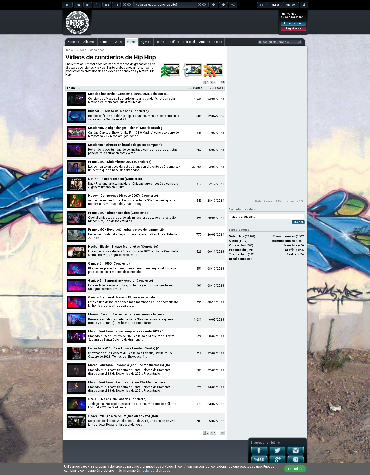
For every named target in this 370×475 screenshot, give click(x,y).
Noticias (73, 42)
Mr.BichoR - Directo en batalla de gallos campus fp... (126, 145)
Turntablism (238, 254)
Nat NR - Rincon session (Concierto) (115, 179)
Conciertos (237, 245)
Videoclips (236, 236)
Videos (131, 42)
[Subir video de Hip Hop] (171, 76)
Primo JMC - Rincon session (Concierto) (118, 213)
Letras (160, 42)
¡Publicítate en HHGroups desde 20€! (279, 201)
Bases (118, 42)
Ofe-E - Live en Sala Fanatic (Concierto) (117, 399)
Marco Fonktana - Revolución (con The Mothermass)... (128, 382)
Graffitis (173, 42)
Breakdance (237, 259)
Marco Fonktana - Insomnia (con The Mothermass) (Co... (130, 365)
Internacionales (283, 241)
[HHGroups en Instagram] (295, 453)
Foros (218, 42)
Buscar (298, 222)
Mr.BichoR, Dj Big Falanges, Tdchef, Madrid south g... (126, 128)
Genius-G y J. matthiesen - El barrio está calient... (125, 297)
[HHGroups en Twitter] (277, 453)
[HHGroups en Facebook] (259, 453)
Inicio (69, 50)
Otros (233, 241)
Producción (237, 250)
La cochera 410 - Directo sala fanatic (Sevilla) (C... (125, 348)
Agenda (146, 42)
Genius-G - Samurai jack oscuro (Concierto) (120, 280)
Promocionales (284, 236)
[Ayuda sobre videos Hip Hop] (192, 76)
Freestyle (290, 245)
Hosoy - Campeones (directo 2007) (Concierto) (123, 195)
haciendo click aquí (155, 470)
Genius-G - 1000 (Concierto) (109, 263)
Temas (104, 42)
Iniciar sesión (293, 23)
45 (222, 82)
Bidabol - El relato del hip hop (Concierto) (118, 111)
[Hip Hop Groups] (76, 34)
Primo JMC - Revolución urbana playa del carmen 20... (127, 229)
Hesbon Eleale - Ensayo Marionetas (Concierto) (123, 246)
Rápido (290, 4)
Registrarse (293, 28)
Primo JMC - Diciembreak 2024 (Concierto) (119, 162)
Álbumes (89, 42)
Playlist (274, 4)
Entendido (295, 469)
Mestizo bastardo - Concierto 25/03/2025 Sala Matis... (128, 94)
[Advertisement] (185, 22)
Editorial (189, 42)
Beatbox (292, 254)
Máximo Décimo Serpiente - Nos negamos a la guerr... (127, 314)
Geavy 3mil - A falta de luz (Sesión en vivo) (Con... (124, 416)
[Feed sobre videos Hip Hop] (214, 76)
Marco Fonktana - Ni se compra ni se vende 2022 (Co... (128, 331)
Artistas (204, 42)
